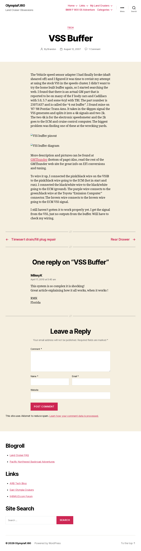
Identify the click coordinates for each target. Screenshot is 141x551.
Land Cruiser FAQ (19, 455)
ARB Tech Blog (18, 483)
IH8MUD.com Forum (21, 496)
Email (75, 376)
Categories (103, 9)
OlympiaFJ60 (15, 5)
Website (34, 390)
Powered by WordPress (47, 543)
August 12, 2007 (72, 49)
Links (82, 5)
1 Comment (94, 49)
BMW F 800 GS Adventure (80, 9)
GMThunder (39, 160)
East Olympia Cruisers (22, 489)
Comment (36, 349)
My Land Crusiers (99, 5)
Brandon (51, 49)
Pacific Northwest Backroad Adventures (32, 461)
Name (34, 376)
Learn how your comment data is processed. (73, 415)
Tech (70, 27)
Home (71, 5)
